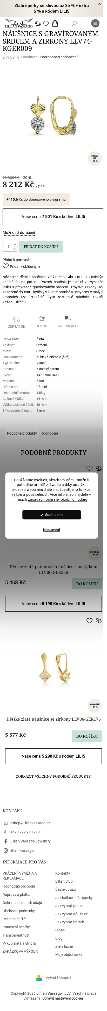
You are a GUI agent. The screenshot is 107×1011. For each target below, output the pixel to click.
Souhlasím (54, 515)
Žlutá (40, 339)
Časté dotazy (66, 889)
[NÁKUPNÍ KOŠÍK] (56, 23)
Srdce (40, 351)
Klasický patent (47, 369)
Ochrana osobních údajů (22, 903)
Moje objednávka (69, 954)
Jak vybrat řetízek (69, 922)
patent (32, 282)
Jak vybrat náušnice (71, 914)
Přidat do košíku (41, 246)
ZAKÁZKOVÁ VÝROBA (20, 951)
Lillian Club (64, 881)
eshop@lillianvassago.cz (30, 823)
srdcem (62, 287)
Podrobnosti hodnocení (58, 57)
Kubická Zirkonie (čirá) (53, 357)
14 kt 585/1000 (47, 375)
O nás (60, 930)
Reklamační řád (15, 919)
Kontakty (62, 873)
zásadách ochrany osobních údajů (58, 499)
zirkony (90, 287)
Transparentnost (16, 935)
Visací (40, 363)
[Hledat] (74, 23)
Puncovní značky (16, 927)
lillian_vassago (22, 850)
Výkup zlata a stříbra (19, 943)
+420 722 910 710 (25, 832)
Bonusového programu (47, 199)
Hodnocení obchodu (19, 886)
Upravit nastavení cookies (63, 998)
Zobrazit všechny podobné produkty (53, 776)
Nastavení (51, 530)
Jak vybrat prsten (69, 906)
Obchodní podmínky (19, 911)
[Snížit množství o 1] (14, 249)
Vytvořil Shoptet (58, 977)
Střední (41, 345)
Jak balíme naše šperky (74, 898)
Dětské (41, 387)
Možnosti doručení (19, 232)
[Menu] (95, 23)
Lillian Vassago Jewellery (30, 841)
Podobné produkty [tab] (22, 433)
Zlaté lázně (64, 946)
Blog (59, 938)
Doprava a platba (16, 895)
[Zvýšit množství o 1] (14, 244)
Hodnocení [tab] (49, 433)
